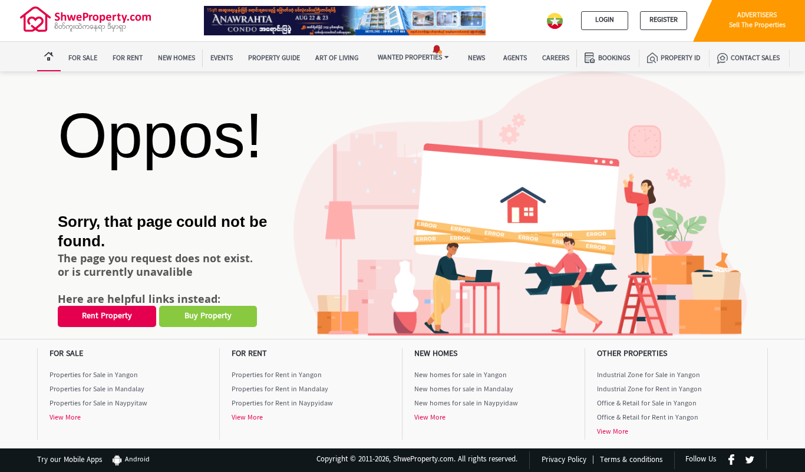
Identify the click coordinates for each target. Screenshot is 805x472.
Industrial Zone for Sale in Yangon (648, 375)
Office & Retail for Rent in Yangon (647, 418)
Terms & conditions (631, 461)
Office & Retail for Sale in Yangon (647, 404)
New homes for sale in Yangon (460, 375)
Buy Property (208, 316)
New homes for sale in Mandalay (463, 390)
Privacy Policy (564, 461)
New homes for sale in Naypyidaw (466, 404)
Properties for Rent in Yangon (277, 375)
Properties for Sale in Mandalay (97, 390)
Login (604, 20)
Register (663, 20)
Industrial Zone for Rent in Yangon (649, 390)
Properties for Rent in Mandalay (280, 390)
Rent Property (107, 316)
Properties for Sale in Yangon (94, 375)
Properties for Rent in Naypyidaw (282, 404)
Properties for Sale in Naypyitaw (98, 404)
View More (65, 418)
